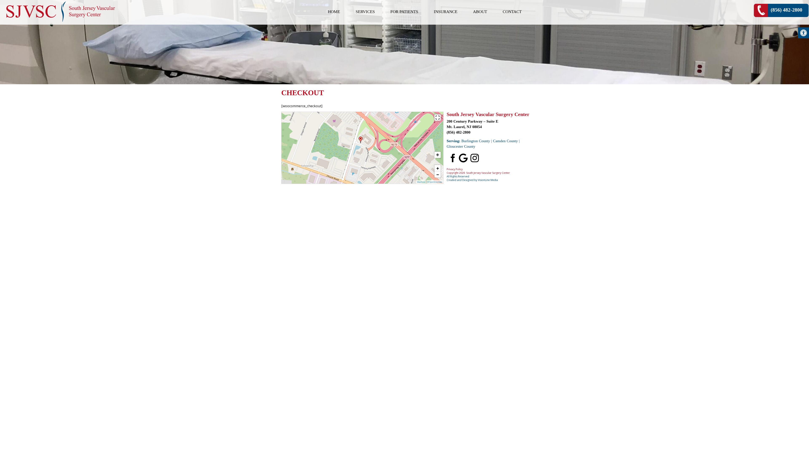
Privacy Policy (455, 169)
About (480, 11)
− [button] (437, 174)
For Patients (404, 11)
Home (334, 11)
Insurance (445, 11)
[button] (803, 32)
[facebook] (452, 157)
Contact (512, 11)
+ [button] (437, 168)
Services (365, 11)
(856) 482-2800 (786, 10)
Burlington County (475, 141)
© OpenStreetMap (434, 182)
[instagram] (474, 157)
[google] (463, 157)
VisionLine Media (488, 180)
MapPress (421, 182)
